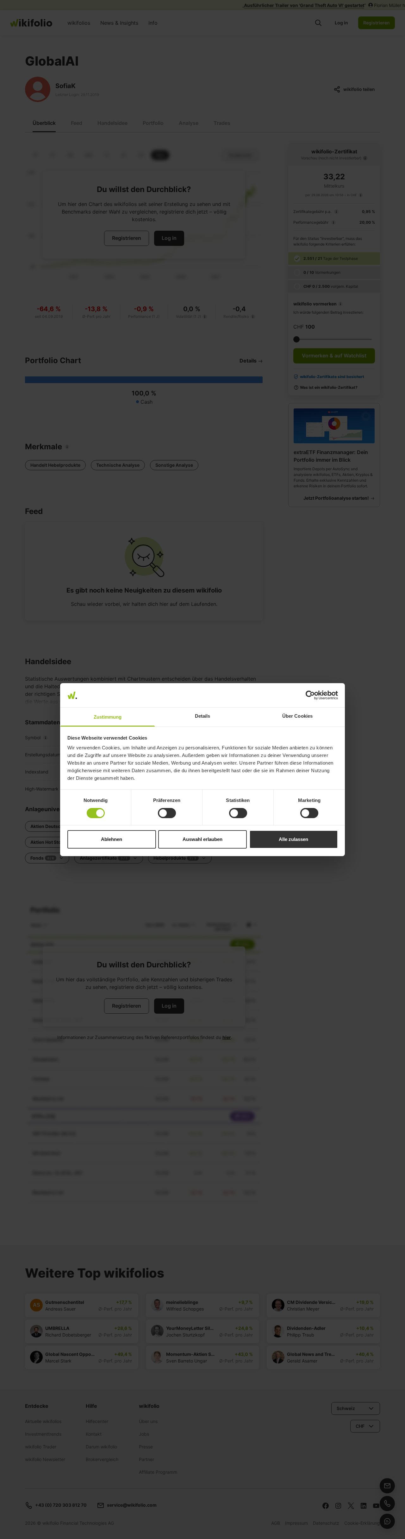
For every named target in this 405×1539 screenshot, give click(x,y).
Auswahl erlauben (202, 839)
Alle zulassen (293, 839)
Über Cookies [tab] (297, 716)
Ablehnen (111, 839)
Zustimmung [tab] (108, 717)
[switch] (167, 813)
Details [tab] (202, 716)
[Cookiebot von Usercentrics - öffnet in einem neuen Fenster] (310, 695)
